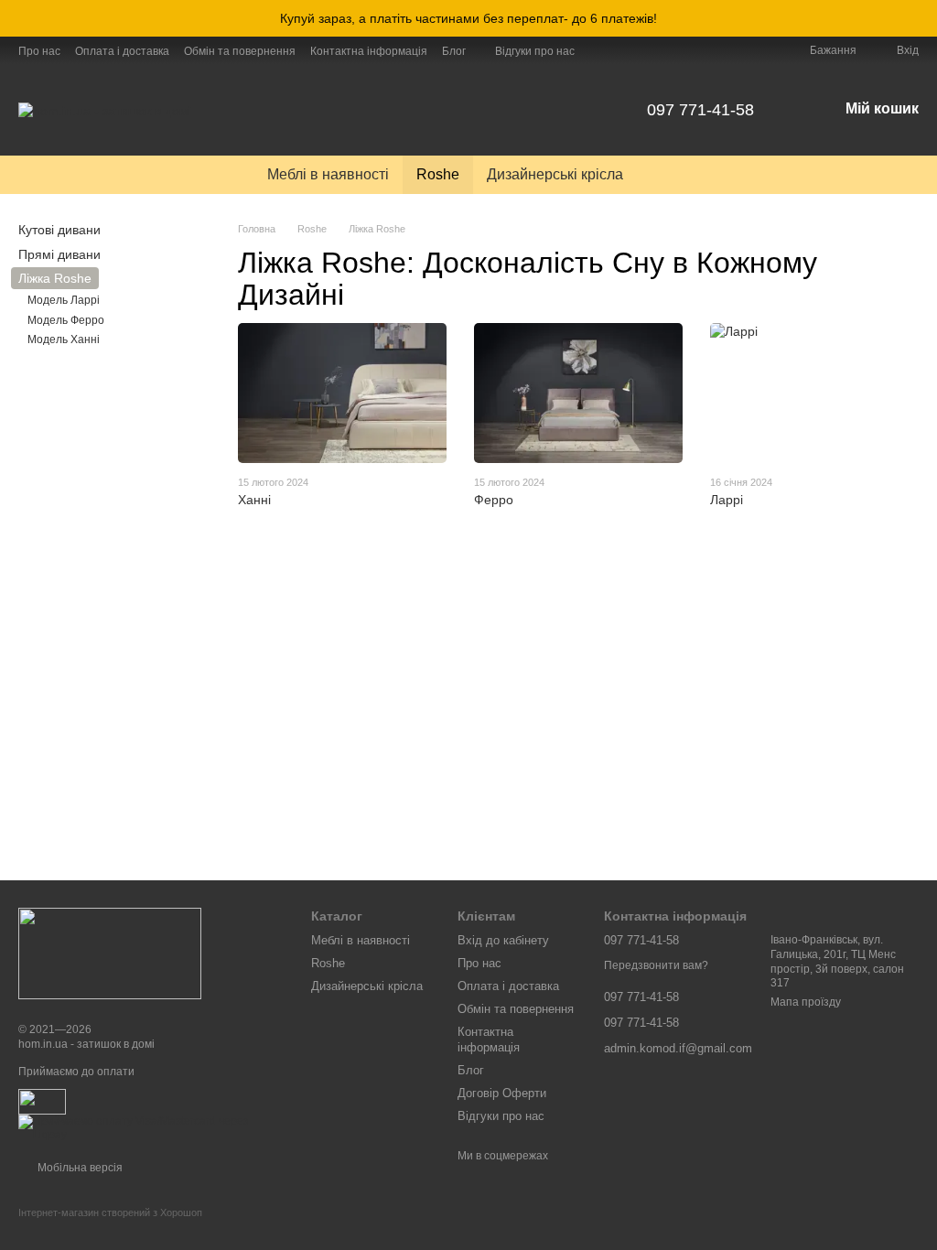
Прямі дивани (59, 254)
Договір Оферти (502, 1093)
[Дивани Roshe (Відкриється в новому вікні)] (622, 50)
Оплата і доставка (122, 51)
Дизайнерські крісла (555, 174)
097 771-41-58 (700, 110)
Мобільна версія (79, 1167)
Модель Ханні (63, 339)
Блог (454, 51)
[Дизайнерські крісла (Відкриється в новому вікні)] (644, 50)
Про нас (39, 51)
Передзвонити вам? (656, 965)
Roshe (437, 174)
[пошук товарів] (669, 174)
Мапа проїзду (805, 1002)
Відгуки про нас (535, 51)
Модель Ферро (65, 320)
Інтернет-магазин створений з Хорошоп (110, 1212)
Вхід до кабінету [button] (503, 940)
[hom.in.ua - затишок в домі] (109, 952)
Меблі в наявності (328, 174)
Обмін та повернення (240, 51)
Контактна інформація (368, 51)
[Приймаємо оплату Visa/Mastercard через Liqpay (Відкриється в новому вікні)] (151, 1128)
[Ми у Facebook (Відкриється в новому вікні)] (600, 50)
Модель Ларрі (63, 300)
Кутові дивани (59, 229)
